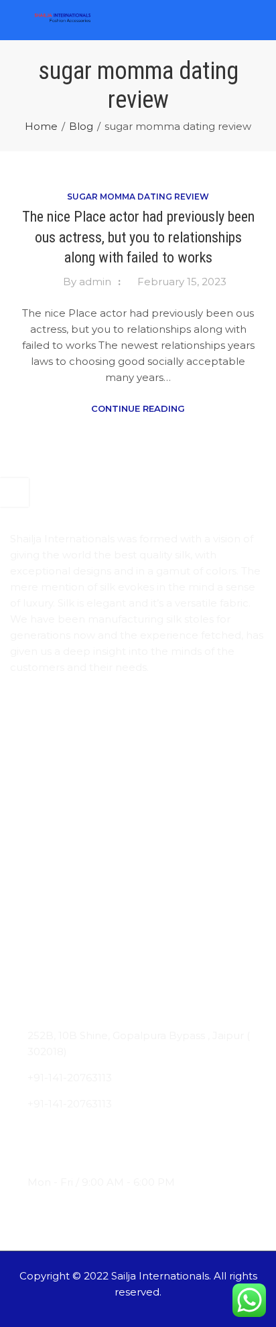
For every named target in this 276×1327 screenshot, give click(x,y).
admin (95, 281)
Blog (81, 126)
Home (41, 126)
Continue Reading (138, 408)
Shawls (27, 895)
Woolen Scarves (51, 921)
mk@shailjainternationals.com (103, 1129)
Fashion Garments (56, 973)
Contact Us (38, 807)
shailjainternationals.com (89, 1156)
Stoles (25, 869)
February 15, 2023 (181, 281)
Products (33, 781)
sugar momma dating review (138, 196)
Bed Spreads (43, 947)
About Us (34, 755)
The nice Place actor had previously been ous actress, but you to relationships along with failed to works (138, 237)
